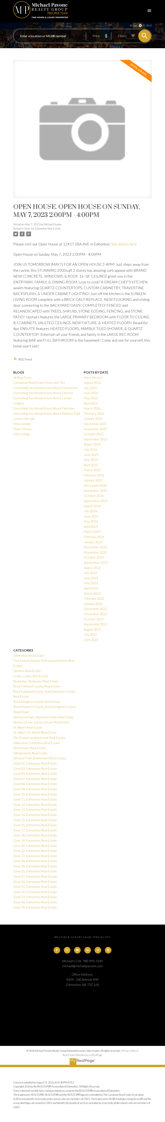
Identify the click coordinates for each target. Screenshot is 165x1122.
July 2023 (90, 573)
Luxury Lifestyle (24, 418)
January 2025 (93, 480)
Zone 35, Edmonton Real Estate (35, 871)
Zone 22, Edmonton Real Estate (35, 850)
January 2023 (93, 603)
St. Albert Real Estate (28, 727)
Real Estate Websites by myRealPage (82, 1055)
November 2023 (95, 552)
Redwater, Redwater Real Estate (36, 681)
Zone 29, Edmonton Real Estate (35, 866)
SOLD (149, 25)
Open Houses (22, 429)
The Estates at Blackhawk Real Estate (39, 737)
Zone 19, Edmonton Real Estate (35, 840)
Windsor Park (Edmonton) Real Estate (39, 758)
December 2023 (95, 547)
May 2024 (91, 521)
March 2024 (92, 531)
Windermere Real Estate (30, 753)
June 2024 (91, 516)
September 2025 (95, 439)
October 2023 (94, 557)
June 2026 (91, 393)
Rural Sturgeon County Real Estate (37, 701)
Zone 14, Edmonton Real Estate (35, 815)
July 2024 (90, 511)
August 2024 (92, 506)
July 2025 (90, 449)
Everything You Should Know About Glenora (43, 393)
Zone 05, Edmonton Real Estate (35, 773)
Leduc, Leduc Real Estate (30, 676)
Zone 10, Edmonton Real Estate (35, 794)
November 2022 (95, 614)
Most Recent (93, 377)
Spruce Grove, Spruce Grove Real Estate (41, 722)
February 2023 (94, 598)
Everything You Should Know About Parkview (44, 408)
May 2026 (91, 398)
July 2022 (90, 634)
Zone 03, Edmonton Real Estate (35, 768)
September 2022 (95, 624)
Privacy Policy (129, 1050)
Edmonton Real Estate (28, 655)
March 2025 (92, 470)
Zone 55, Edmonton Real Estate (35, 886)
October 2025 (94, 434)
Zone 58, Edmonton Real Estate (35, 902)
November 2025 (95, 429)
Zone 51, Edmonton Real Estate (35, 876)
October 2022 (94, 619)
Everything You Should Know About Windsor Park (46, 413)
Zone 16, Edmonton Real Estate (42, 228)
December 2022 (95, 609)
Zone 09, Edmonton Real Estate (35, 789)
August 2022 (92, 629)
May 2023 (91, 583)
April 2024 (91, 526)
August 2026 (92, 382)
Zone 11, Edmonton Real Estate (35, 799)
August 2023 (92, 568)
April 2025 (91, 465)
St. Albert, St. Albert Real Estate (35, 732)
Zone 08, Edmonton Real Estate (35, 784)
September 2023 (95, 562)
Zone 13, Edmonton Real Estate (35, 809)
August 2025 (92, 444)
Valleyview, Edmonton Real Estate (36, 743)
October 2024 (94, 495)
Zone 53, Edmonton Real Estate (35, 881)
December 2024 (95, 485)
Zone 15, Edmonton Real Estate (35, 820)
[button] (57, 950)
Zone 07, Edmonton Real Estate (35, 779)
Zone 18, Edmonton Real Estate (35, 835)
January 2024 (93, 542)
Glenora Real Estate (27, 671)
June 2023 (91, 578)
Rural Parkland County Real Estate (36, 686)
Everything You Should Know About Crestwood (45, 388)
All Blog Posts (22, 377)
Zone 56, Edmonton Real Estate (35, 892)
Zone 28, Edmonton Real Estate (35, 861)
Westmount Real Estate (29, 748)
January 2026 (93, 418)
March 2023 (92, 593)
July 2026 (90, 388)
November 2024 (95, 490)
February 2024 (94, 537)
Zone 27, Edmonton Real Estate (35, 856)
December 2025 (95, 424)
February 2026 (94, 413)
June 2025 (91, 454)
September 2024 (95, 501)
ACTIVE (133, 25)
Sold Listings (21, 434)
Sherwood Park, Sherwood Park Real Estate (43, 717)
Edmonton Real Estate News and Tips (39, 382)
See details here (124, 244)
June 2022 (91, 639)
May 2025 (91, 459)
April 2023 (91, 588)
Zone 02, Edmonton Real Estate (35, 763)
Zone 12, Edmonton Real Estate (35, 804)
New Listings (22, 424)
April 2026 (91, 403)
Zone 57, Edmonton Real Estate (35, 897)
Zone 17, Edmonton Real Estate (35, 830)
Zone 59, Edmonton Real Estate (35, 907)
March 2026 (92, 408)
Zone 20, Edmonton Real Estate (35, 845)
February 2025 (94, 475)
